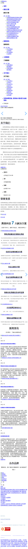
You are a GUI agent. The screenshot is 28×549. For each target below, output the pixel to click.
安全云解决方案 (11, 25)
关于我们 (6, 73)
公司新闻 (9, 50)
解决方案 (6, 9)
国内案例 (9, 66)
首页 (5, 6)
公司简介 (9, 82)
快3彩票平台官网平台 (21, 546)
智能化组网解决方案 (12, 38)
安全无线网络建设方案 (13, 28)
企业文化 (9, 85)
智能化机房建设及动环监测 (14, 31)
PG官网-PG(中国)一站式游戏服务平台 (11, 544)
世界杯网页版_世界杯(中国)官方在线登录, (12, 505)
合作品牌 (9, 95)
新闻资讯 (6, 41)
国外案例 (9, 69)
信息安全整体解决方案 (13, 22)
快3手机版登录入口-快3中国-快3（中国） (11, 540)
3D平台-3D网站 (11, 546)
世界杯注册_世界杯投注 (17, 541)
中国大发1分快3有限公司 (20, 543)
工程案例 (6, 57)
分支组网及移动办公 (12, 34)
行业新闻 (9, 53)
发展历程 (9, 92)
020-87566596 (4, 106)
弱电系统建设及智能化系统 (14, 19)
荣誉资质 (9, 88)
